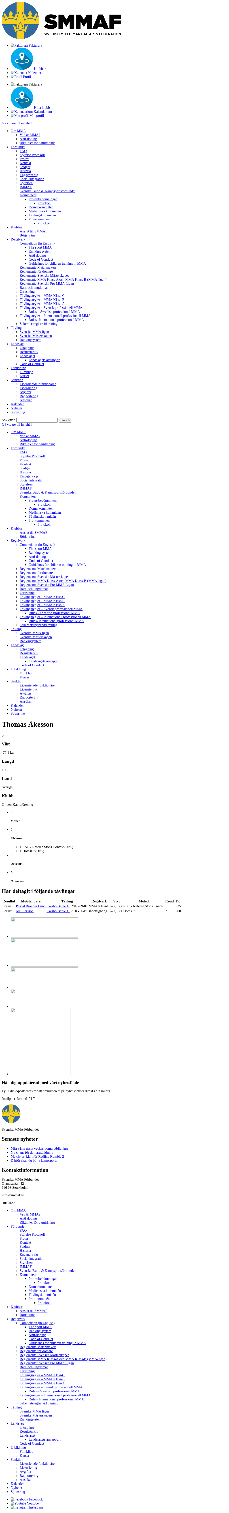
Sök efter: (8, 420)
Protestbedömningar (43, 199)
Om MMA (18, 131)
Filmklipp (26, 372)
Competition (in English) (37, 243)
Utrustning (27, 291)
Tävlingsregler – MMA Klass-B (42, 299)
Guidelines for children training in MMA (57, 263)
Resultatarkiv (29, 352)
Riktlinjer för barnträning (37, 143)
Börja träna (27, 235)
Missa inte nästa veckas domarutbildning (39, 1148)
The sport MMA (40, 247)
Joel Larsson (25, 911)
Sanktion (17, 380)
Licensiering (28, 388)
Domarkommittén (41, 207)
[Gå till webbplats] (44, 936)
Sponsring (18, 412)
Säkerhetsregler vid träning (38, 324)
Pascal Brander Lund (31, 906)
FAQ (23, 151)
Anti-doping (28, 139)
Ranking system (40, 251)
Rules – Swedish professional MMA (54, 312)
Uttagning (27, 348)
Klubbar (16, 227)
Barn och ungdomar (34, 287)
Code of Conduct (41, 259)
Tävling (16, 328)
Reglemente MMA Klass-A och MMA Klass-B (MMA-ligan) (63, 279)
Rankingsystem (30, 340)
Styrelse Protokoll (32, 155)
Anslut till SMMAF (33, 231)
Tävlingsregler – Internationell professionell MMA (55, 316)
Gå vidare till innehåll (17, 123)
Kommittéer (28, 195)
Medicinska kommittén (45, 211)
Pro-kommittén (39, 219)
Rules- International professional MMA (56, 320)
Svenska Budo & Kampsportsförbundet (47, 191)
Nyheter (16, 408)
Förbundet (18, 147)
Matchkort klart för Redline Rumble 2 (37, 1156)
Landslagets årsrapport (44, 360)
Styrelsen (26, 183)
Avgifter (25, 392)
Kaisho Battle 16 (58, 906)
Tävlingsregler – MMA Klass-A (42, 304)
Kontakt (25, 163)
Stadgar (25, 167)
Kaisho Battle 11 (58, 911)
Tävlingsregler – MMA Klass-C (42, 295)
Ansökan (26, 400)
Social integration (32, 179)
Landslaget (27, 356)
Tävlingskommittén (42, 215)
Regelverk (18, 239)
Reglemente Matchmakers (38, 267)
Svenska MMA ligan (34, 332)
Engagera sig (29, 175)
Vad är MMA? (30, 135)
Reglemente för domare (36, 271)
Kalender (17, 404)
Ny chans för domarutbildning (32, 1152)
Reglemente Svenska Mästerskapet (44, 275)
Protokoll (44, 203)
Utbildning (18, 368)
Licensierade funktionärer (38, 384)
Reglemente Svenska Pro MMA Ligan (47, 283)
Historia (25, 171)
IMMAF (26, 187)
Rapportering (29, 396)
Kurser (24, 376)
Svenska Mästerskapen (36, 336)
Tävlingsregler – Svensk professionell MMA (51, 308)
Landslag (17, 344)
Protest (24, 159)
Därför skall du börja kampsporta (34, 1160)
